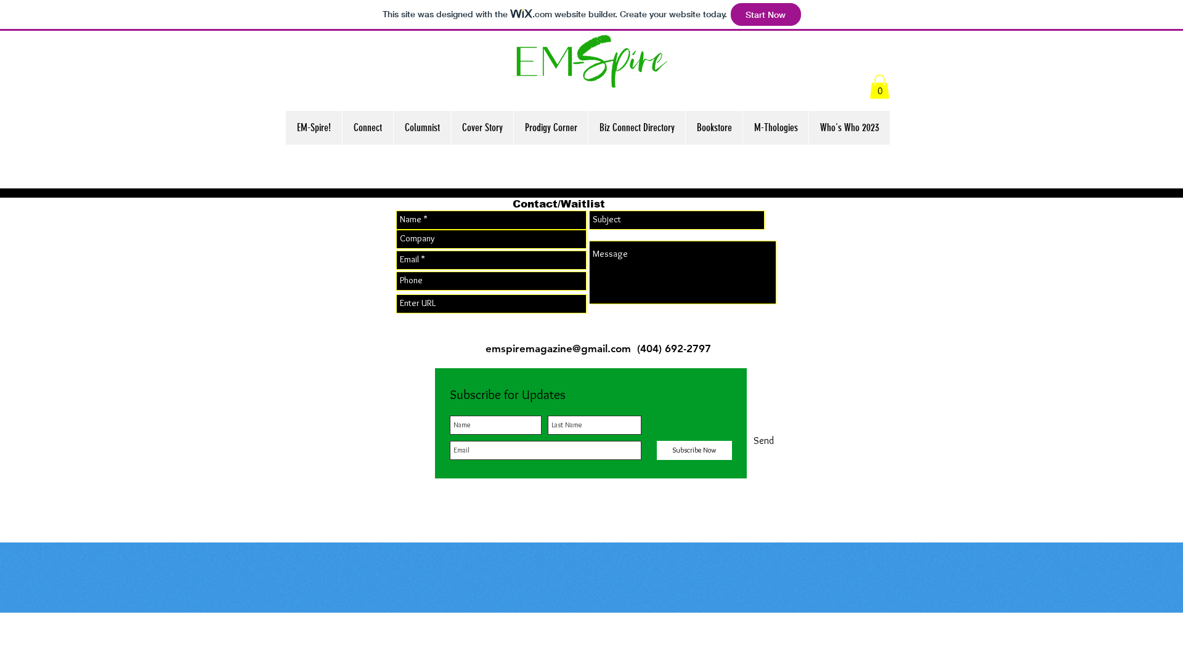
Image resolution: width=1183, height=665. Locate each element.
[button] (879, 87)
